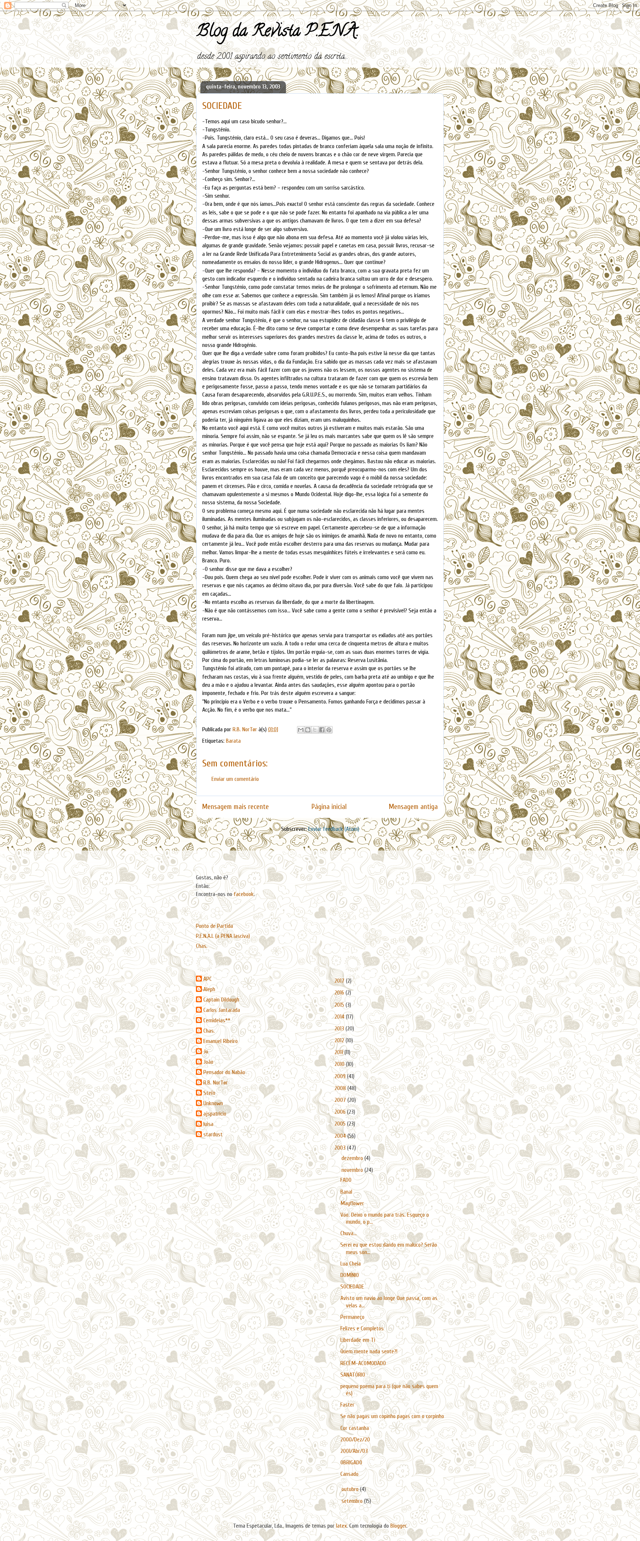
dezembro (352, 1158)
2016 (340, 992)
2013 (340, 1028)
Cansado (349, 1474)
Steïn (209, 1093)
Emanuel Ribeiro (220, 1041)
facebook (244, 894)
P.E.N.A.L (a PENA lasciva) (223, 936)
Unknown (213, 1103)
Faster (347, 1404)
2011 (339, 1052)
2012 (340, 1040)
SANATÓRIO (352, 1374)
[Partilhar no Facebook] (322, 729)
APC (207, 979)
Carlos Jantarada (221, 1010)
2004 (340, 1136)
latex (341, 1525)
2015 (340, 1005)
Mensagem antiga (413, 807)
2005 (340, 1123)
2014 (340, 1016)
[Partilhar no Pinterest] (329, 729)
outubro (350, 1489)
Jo (205, 1051)
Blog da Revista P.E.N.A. (277, 33)
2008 (340, 1088)
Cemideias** (216, 1020)
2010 (340, 1064)
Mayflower (352, 1203)
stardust (213, 1134)
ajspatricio (214, 1113)
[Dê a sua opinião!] (307, 729)
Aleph (209, 989)
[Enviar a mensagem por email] (300, 729)
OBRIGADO (351, 1462)
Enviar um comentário (235, 779)
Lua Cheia (350, 1263)
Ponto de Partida (214, 926)
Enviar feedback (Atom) (333, 829)
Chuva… (348, 1233)
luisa (208, 1124)
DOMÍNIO (349, 1275)
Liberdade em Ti (357, 1340)
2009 (340, 1076)
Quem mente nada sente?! (368, 1351)
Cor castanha (354, 1428)
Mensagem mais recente (235, 807)
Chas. (201, 946)
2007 (340, 1100)
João (208, 1062)
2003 (340, 1147)
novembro (352, 1170)
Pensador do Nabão (224, 1072)
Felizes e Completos (362, 1328)
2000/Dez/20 (355, 1439)
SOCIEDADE (352, 1286)
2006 (340, 1112)
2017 (340, 980)
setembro (352, 1501)
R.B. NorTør (215, 1082)
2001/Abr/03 (354, 1451)
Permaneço (352, 1317)
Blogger (398, 1525)
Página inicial (329, 807)
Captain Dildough (221, 999)
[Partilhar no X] (315, 729)
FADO (345, 1180)
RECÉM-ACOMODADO (363, 1363)
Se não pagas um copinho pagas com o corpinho (392, 1416)
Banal (346, 1192)
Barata (233, 741)
